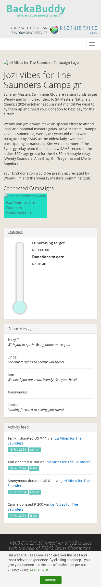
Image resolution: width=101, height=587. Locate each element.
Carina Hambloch (19, 212)
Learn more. (39, 569)
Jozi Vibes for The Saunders (20, 205)
